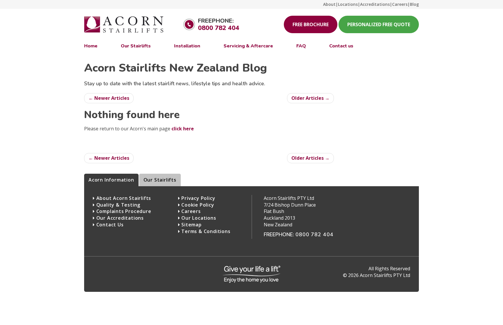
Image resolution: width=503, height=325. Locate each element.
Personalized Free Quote (378, 24)
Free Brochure (311, 24)
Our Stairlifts (160, 180)
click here (182, 128)
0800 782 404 (218, 28)
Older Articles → (310, 98)
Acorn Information (111, 180)
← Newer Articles (108, 98)
